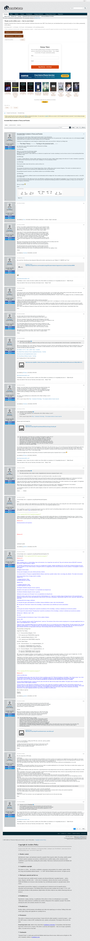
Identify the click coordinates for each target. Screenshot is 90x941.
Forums (6, 14)
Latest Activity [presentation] (12, 125)
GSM (9, 473)
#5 (83, 288)
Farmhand (9, 230)
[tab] (6, 125)
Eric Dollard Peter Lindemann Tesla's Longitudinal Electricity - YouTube (31, 351)
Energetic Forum (29, 264)
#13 (83, 701)
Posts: (8, 145)
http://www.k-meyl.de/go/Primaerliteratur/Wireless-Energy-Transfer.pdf (41, 426)
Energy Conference (38, 14)
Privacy (69, 833)
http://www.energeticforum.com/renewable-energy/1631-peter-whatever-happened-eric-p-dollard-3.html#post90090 (50, 265)
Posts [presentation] (6, 125)
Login (84, 0)
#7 (83, 338)
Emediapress (29, 14)
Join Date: (8, 143)
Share (10, 216)
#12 (83, 551)
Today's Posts (7, 16)
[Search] (85, 8)
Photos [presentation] (19, 125)
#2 (83, 203)
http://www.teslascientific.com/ (23, 278)
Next (83, 828)
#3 (83, 224)
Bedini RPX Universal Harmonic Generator (31, 16)
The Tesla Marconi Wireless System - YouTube (26, 356)
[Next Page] (79, 127)
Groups (22, 14)
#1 (83, 133)
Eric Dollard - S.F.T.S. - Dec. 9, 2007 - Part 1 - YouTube (28, 349)
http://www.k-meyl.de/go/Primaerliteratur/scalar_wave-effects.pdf (40, 731)
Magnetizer (60, 14)
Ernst (9, 139)
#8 (83, 385)
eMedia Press (37, 18)
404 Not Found (29, 425)
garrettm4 (9, 502)
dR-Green (9, 263)
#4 (83, 258)
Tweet (10, 148)
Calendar (19, 16)
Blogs (11, 14)
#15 (83, 801)
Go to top (83, 833)
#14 (83, 753)
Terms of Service (76, 833)
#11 (83, 497)
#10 (83, 468)
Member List (13, 16)
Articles (16, 14)
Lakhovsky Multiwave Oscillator (47, 16)
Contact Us (63, 833)
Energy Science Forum (50, 14)
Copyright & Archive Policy (40, 839)
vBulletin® (80, 837)
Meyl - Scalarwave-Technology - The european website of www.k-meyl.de (44, 398)
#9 (83, 409)
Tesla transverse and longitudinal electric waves (26, 353)
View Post (31, 341)
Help (59, 833)
